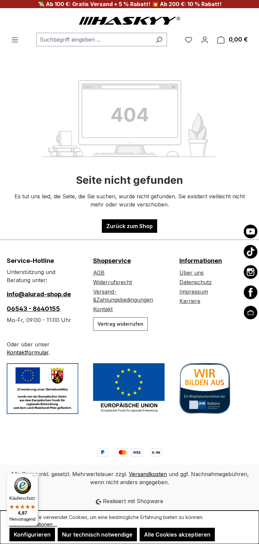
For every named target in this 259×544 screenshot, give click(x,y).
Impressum (193, 291)
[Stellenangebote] (250, 312)
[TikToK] (250, 251)
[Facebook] (250, 292)
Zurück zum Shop (129, 226)
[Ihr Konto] (205, 39)
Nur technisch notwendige (97, 534)
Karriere (189, 301)
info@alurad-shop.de (39, 294)
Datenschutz (195, 282)
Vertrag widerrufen (120, 324)
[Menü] (15, 39)
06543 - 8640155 (33, 308)
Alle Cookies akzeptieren (177, 534)
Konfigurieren (32, 534)
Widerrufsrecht (112, 282)
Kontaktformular (28, 352)
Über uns (191, 272)
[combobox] (93, 39)
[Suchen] (159, 39)
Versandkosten (148, 474)
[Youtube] (250, 231)
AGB (99, 272)
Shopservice (112, 260)
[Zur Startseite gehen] (129, 20)
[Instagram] (250, 272)
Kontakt (103, 309)
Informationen (200, 260)
